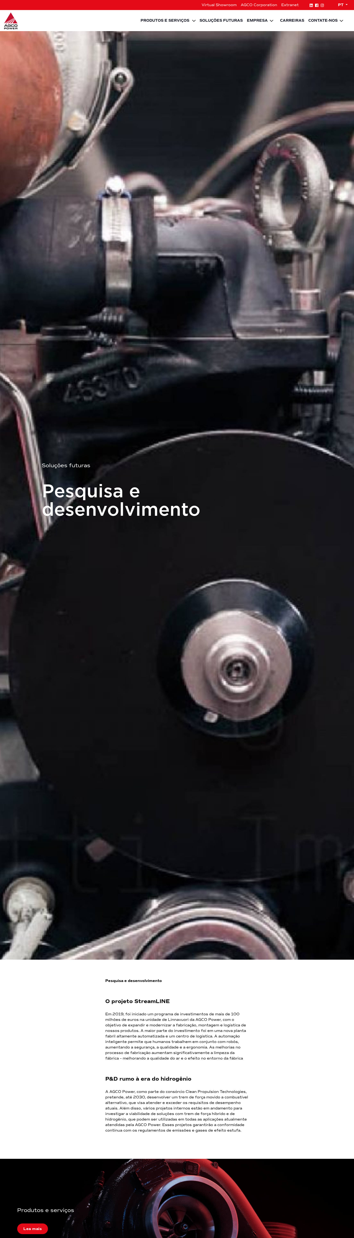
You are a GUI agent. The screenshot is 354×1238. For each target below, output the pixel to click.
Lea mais (32, 1229)
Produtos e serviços (165, 20)
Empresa (257, 20)
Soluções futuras (221, 20)
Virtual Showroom (219, 5)
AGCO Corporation (259, 5)
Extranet (290, 5)
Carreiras (292, 20)
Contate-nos (323, 20)
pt (341, 5)
